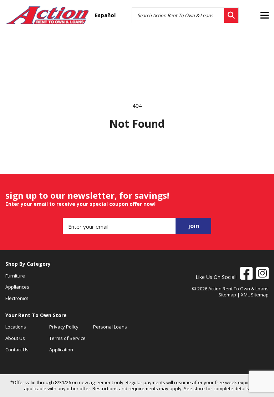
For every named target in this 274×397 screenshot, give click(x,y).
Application (61, 349)
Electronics (17, 298)
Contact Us (17, 349)
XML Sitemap (255, 294)
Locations (15, 327)
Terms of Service (67, 338)
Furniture (15, 276)
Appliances (17, 287)
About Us (15, 338)
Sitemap (227, 294)
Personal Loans (110, 327)
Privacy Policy (63, 327)
